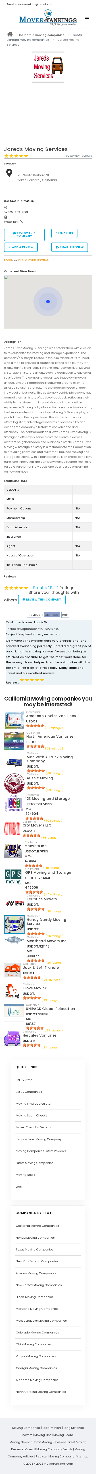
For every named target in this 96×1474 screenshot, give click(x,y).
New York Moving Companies (37, 1261)
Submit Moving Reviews (48, 1442)
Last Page (52, 615)
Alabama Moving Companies (37, 1380)
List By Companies (29, 1092)
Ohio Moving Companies (34, 1344)
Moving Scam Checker (32, 1115)
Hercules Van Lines (40, 1035)
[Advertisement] (48, 116)
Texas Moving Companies (34, 1249)
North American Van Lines (50, 736)
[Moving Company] (10, 35)
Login (19, 1186)
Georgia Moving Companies (36, 1368)
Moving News (25, 1175)
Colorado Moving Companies (37, 1332)
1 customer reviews (78, 155)
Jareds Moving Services (36, 149)
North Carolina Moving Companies (41, 1392)
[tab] (46, 271)
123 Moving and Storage (47, 798)
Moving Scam (63, 1435)
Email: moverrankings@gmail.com (30, 4)
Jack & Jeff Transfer (41, 967)
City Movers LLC (37, 825)
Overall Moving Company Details (49, 1449)
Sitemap (82, 1456)
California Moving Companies (37, 1226)
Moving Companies (26, 1428)
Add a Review (22, 247)
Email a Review (71, 247)
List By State (24, 1080)
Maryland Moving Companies (37, 1309)
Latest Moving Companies (34, 1163)
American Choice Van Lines (51, 716)
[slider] (16, 156)
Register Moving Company (55, 1456)
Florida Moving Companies (35, 1237)
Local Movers (52, 1428)
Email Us (66, 233)
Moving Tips (42, 1435)
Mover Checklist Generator (35, 1127)
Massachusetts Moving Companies (41, 1321)
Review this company (25, 234)
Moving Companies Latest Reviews (41, 1151)
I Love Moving (35, 988)
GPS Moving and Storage (48, 872)
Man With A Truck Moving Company (50, 759)
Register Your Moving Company (38, 1139)
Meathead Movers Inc (47, 941)
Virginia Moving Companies (36, 1356)
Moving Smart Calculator (34, 1103)
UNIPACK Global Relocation (50, 1008)
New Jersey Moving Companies (39, 1285)
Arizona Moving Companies (36, 1273)
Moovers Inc (36, 846)
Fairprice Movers (42, 899)
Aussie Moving (40, 778)
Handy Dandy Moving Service (46, 921)
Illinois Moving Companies (35, 1297)
